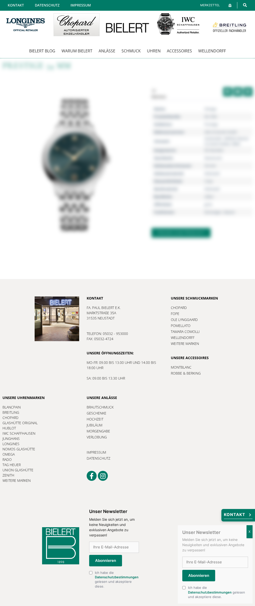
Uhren (154, 51)
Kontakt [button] (234, 514)
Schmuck (131, 51)
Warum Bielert (77, 51)
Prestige (211, 124)
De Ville (210, 116)
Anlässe (107, 51)
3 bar (208, 181)
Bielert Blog (42, 51)
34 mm (210, 165)
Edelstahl (212, 173)
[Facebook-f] (92, 476)
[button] (245, 5)
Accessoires (179, 51)
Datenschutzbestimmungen (116, 577)
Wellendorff (212, 51)
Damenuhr (213, 158)
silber (209, 196)
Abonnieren (105, 560)
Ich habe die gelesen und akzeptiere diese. (116, 579)
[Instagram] (103, 476)
